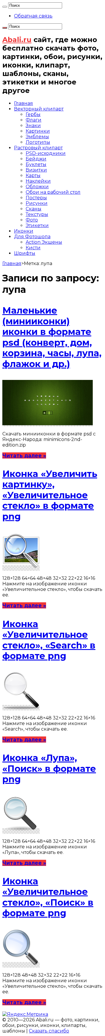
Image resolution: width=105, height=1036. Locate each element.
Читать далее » (24, 455)
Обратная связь (33, 16)
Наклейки (38, 181)
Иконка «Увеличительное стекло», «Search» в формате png (48, 640)
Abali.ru (17, 39)
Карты (33, 175)
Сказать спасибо (49, 1031)
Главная (23, 103)
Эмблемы (37, 136)
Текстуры (37, 214)
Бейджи (36, 159)
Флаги (33, 120)
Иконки (23, 231)
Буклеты (36, 164)
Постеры (36, 197)
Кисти (33, 247)
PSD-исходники (46, 153)
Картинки (38, 131)
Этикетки (37, 225)
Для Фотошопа (32, 236)
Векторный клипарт (39, 109)
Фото (32, 220)
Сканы (33, 209)
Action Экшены (44, 242)
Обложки (37, 186)
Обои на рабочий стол (53, 192)
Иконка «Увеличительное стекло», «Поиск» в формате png (47, 897)
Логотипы (38, 142)
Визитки (36, 170)
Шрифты (24, 253)
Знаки (33, 125)
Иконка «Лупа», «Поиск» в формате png (49, 769)
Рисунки (37, 203)
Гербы (33, 114)
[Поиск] (4, 7)
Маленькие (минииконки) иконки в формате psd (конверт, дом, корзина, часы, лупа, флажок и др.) (52, 337)
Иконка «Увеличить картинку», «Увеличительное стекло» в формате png (49, 495)
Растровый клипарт (38, 148)
